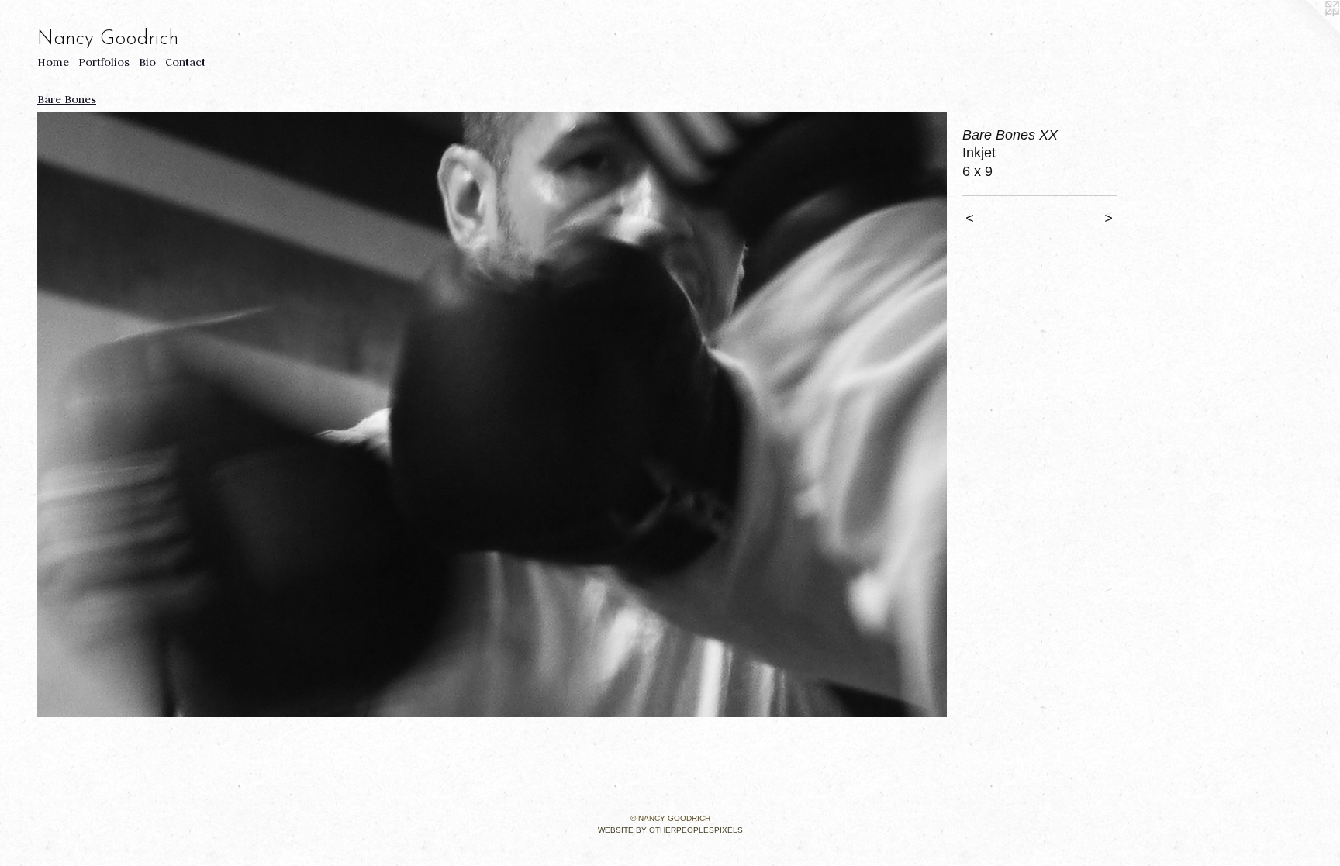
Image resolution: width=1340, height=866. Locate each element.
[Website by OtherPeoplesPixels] (1309, 31)
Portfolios (104, 62)
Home (53, 62)
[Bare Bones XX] (492, 415)
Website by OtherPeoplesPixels (670, 830)
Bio (147, 62)
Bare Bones (66, 99)
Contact (185, 62)
